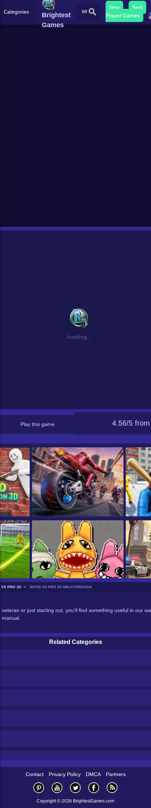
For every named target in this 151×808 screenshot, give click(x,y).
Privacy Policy (65, 774)
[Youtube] (57, 787)
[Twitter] (75, 787)
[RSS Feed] (112, 787)
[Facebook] (93, 787)
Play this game (38, 424)
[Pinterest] (38, 787)
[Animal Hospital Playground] (78, 555)
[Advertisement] (75, 145)
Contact (35, 774)
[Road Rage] (78, 482)
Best (137, 7)
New (114, 7)
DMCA (93, 774)
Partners (116, 774)
